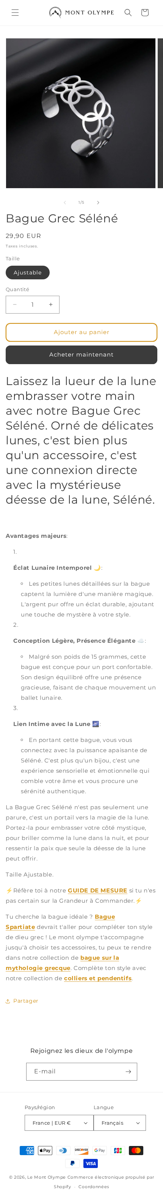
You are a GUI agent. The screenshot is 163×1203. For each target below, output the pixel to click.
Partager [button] (26, 1000)
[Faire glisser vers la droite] (98, 202)
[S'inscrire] (128, 1072)
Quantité (17, 289)
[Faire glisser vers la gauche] (64, 202)
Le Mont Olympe (46, 1177)
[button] (15, 12)
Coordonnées (93, 1186)
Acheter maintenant (81, 354)
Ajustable (28, 272)
